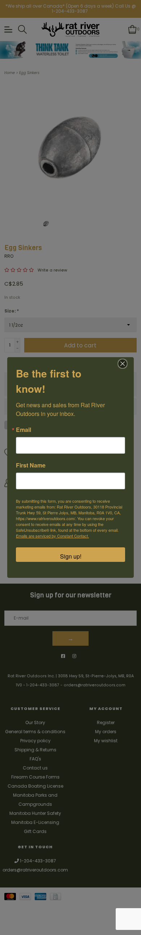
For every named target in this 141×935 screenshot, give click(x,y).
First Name (31, 465)
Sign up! (70, 556)
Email (23, 430)
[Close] (123, 363)
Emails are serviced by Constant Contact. (52, 536)
